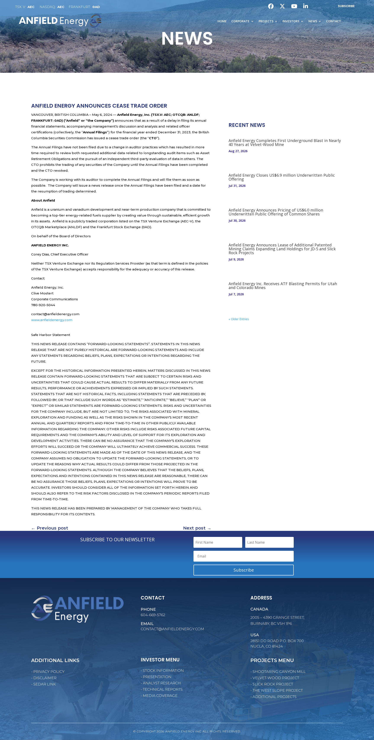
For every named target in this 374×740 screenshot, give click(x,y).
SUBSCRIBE (346, 6)
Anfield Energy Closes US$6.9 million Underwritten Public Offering (282, 177)
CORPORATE (240, 21)
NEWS (312, 21)
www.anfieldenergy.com (51, 320)
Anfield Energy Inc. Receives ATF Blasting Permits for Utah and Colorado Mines (283, 285)
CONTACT (333, 21)
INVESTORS (290, 21)
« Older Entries (239, 319)
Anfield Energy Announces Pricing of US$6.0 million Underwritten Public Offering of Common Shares (276, 212)
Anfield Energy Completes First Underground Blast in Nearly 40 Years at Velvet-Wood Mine (285, 142)
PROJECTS (266, 21)
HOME (222, 21)
